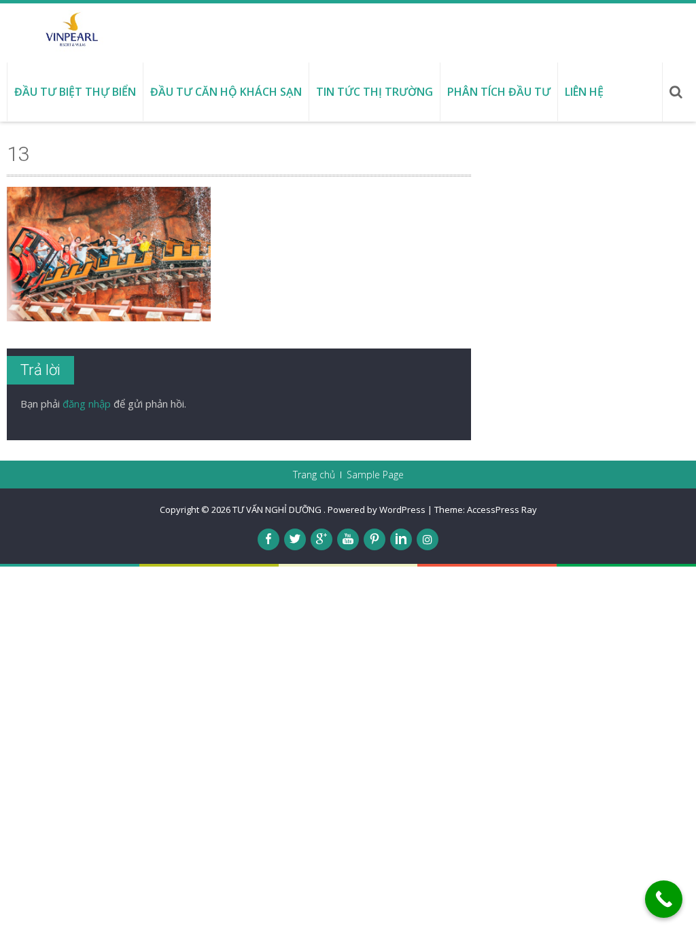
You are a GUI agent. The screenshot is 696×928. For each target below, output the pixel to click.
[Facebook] (268, 539)
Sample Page (375, 474)
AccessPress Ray (502, 509)
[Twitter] (295, 539)
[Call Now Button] (663, 899)
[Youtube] (348, 539)
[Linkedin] (401, 539)
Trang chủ (314, 474)
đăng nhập (87, 403)
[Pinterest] (374, 539)
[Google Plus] (321, 539)
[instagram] (427, 539)
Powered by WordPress (376, 509)
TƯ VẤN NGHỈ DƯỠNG (278, 509)
